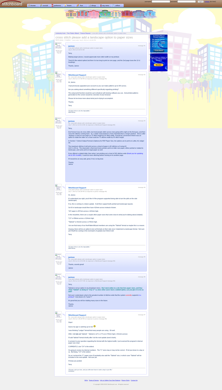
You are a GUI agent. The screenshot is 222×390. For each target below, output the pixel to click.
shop (93, 5)
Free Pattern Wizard (73, 33)
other (117, 5)
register (207, 1)
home (33, 5)
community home (60, 33)
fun (81, 5)
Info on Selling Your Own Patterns (110, 380)
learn (69, 5)
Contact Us (134, 380)
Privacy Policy (126, 380)
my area (105, 5)
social (45, 5)
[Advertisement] (111, 25)
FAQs (86, 380)
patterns (57, 5)
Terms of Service (94, 380)
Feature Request (85, 33)
